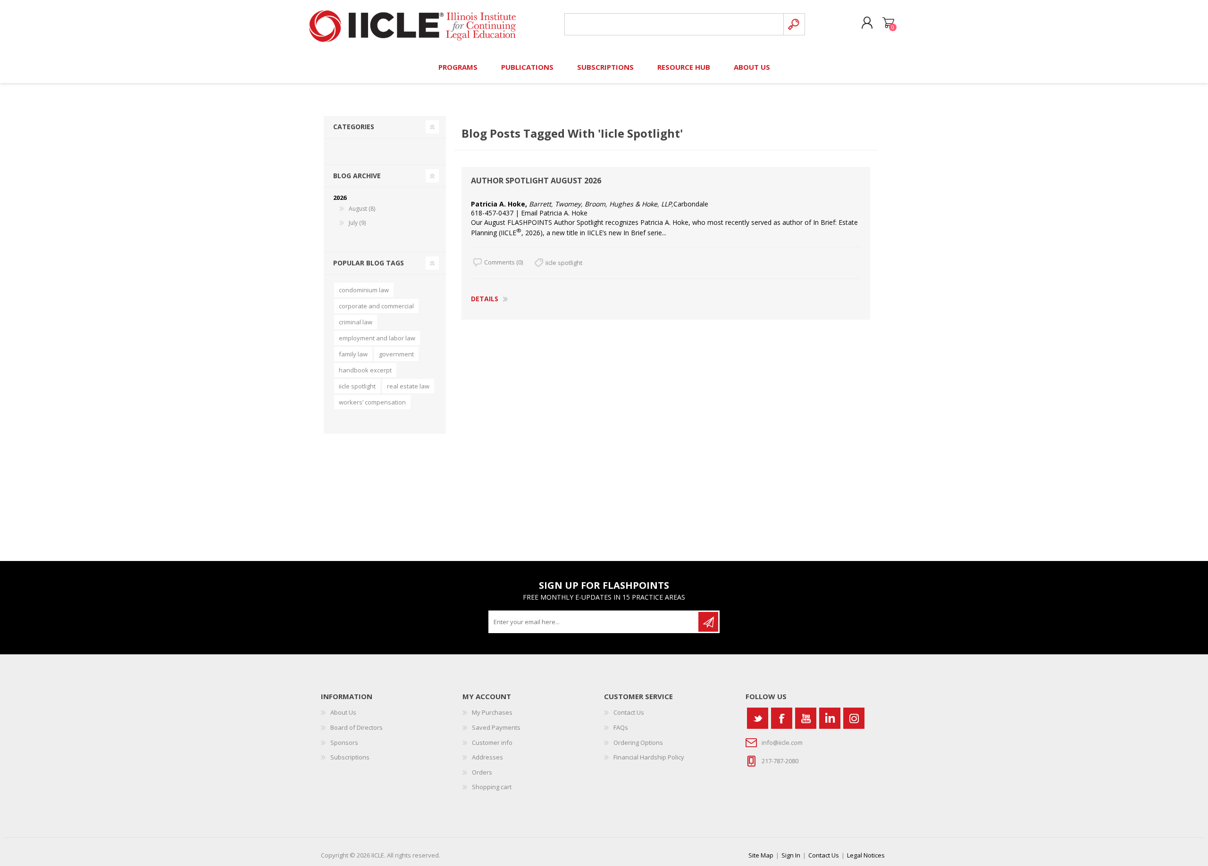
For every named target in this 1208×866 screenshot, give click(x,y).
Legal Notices (866, 855)
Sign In (790, 855)
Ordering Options (638, 742)
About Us (343, 712)
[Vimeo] (829, 718)
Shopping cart (888, 23)
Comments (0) (503, 262)
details (484, 298)
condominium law (364, 290)
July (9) (357, 223)
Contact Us (628, 712)
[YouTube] (805, 718)
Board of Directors (356, 727)
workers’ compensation (372, 402)
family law (353, 354)
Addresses (487, 757)
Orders (482, 772)
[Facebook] (781, 718)
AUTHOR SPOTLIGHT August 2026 (536, 180)
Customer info (492, 742)
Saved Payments (496, 727)
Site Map (760, 855)
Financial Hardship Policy (648, 757)
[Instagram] (853, 718)
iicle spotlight (563, 262)
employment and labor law (377, 338)
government (396, 354)
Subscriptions (349, 757)
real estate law (408, 386)
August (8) (362, 209)
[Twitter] (757, 718)
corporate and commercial (376, 306)
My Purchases (492, 712)
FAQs (620, 727)
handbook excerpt (365, 370)
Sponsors (344, 742)
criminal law (355, 322)
